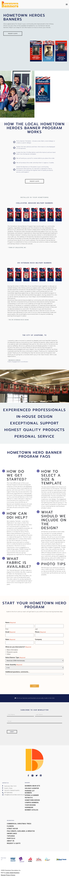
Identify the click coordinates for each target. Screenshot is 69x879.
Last (36, 629)
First (6, 629)
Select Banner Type (15, 657)
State (10, 639)
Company (38, 639)
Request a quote (12, 652)
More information (12, 650)
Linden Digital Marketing (12, 872)
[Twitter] (37, 775)
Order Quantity (13, 664)
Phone (40, 632)
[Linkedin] (41, 775)
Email (10, 632)
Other (9, 654)
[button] (66, 4)
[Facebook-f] (28, 775)
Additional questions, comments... (17, 672)
